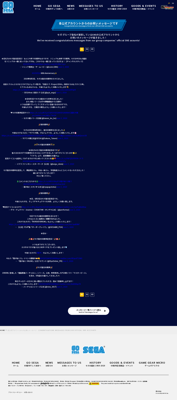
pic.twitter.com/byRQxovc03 (74, 135)
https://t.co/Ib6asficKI (22, 89)
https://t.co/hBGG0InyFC (48, 181)
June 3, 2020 (63, 67)
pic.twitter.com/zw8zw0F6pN (63, 89)
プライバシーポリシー (15, 392)
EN (173, 3)
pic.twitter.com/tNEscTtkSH (44, 115)
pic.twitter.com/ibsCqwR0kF (67, 224)
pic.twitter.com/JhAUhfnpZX (69, 284)
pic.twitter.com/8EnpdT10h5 (70, 258)
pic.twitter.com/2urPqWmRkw (73, 207)
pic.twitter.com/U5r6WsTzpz (53, 64)
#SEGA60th (36, 64)
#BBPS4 (51, 224)
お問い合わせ (28, 392)
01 (82, 49)
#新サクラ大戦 (56, 135)
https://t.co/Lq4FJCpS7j (40, 112)
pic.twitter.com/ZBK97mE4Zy (53, 161)
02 (87, 49)
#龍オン (40, 252)
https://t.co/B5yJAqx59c (32, 207)
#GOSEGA (27, 64)
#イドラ (80, 158)
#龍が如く (63, 181)
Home (2, 330)
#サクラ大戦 (46, 135)
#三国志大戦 (73, 112)
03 (92, 49)
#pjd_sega (46, 89)
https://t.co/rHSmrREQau (12, 135)
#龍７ (69, 181)
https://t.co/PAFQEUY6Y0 (66, 158)
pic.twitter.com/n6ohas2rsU (53, 184)
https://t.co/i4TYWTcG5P (19, 224)
